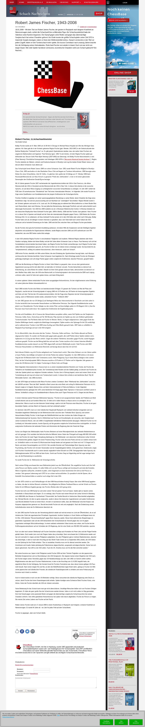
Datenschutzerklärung (8, 717)
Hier (58, 715)
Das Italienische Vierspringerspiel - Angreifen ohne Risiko (119, 689)
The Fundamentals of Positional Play (118, 661)
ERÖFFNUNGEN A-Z (35, 2)
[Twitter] (27, 631)
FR (82, 14)
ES (80, 14)
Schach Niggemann (85, 636)
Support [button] (76, 2)
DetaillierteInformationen (106, 722)
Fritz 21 (26, 114)
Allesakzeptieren (136, 722)
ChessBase (27, 645)
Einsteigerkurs (91, 2)
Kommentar (19, 675)
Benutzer (20, 669)
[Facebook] (22, 631)
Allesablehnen (121, 722)
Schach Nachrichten (34, 14)
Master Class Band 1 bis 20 (121, 79)
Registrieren (34, 673)
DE (75, 14)
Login (125, 3)
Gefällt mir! (83, 27)
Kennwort (20, 671)
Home (21, 2)
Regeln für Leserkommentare (24, 665)
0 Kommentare (92, 27)
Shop (12, 2)
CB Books (64, 2)
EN (77, 14)
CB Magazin (51, 2)
